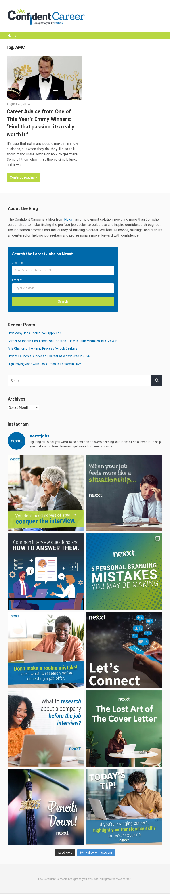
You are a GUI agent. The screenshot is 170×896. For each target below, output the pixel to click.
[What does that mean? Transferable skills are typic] (124, 807)
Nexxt (69, 219)
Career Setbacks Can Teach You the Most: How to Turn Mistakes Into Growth (62, 341)
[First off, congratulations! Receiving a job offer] (46, 650)
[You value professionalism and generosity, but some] (124, 650)
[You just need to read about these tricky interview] (46, 493)
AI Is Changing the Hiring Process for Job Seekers (42, 348)
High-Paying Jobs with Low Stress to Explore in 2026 (45, 364)
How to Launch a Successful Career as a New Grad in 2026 (49, 356)
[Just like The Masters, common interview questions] (46, 571)
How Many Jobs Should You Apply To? (34, 333)
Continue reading (22, 178)
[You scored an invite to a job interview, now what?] (46, 728)
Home (12, 35)
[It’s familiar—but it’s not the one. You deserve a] (124, 493)
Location (17, 280)
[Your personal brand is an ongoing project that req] (124, 571)
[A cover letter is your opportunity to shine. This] (124, 728)
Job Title (17, 262)
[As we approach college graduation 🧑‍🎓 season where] (46, 807)
